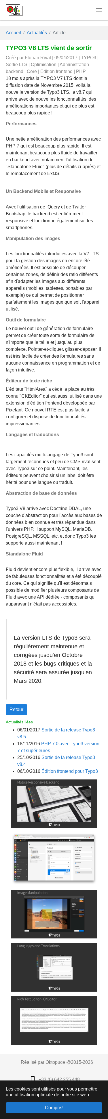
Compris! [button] (54, 1107)
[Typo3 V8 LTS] (54, 803)
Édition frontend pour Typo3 (69, 771)
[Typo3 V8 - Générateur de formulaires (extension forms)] (54, 858)
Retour (16, 709)
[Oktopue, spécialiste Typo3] (14, 10)
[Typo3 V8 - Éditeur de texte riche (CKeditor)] (54, 1020)
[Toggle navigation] (99, 10)
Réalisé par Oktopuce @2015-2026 (56, 1062)
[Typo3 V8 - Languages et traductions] (54, 967)
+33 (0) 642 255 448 (58, 1079)
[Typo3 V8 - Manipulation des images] (54, 913)
